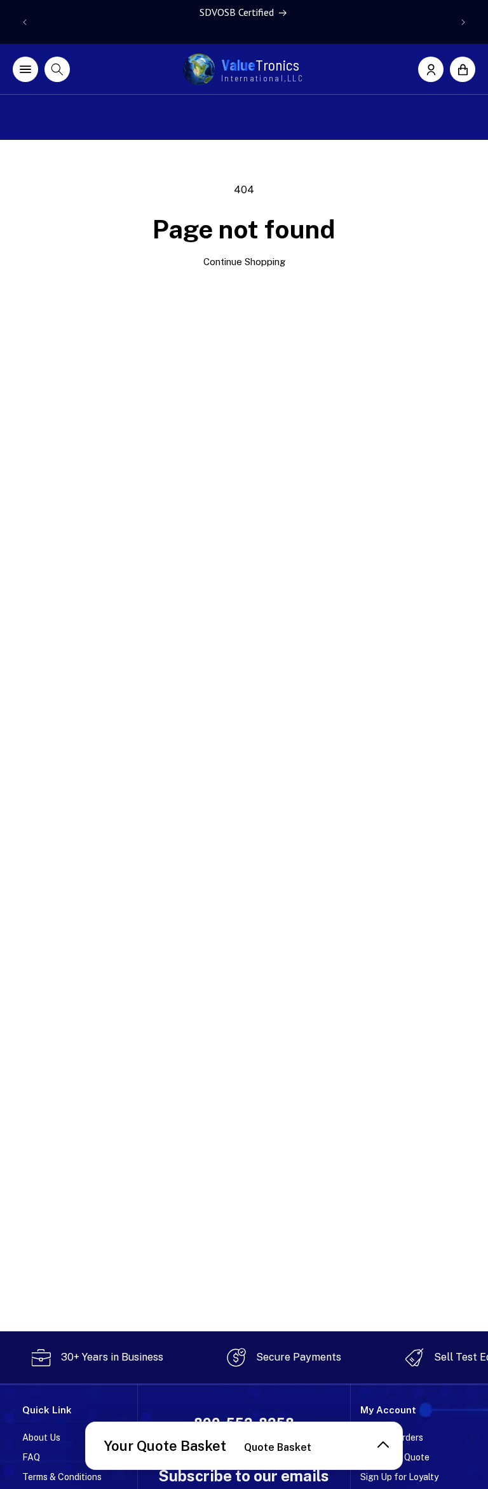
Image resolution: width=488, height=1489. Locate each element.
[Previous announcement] (25, 22)
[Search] (57, 69)
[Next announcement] (463, 22)
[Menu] (25, 69)
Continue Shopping (244, 261)
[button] (462, 69)
